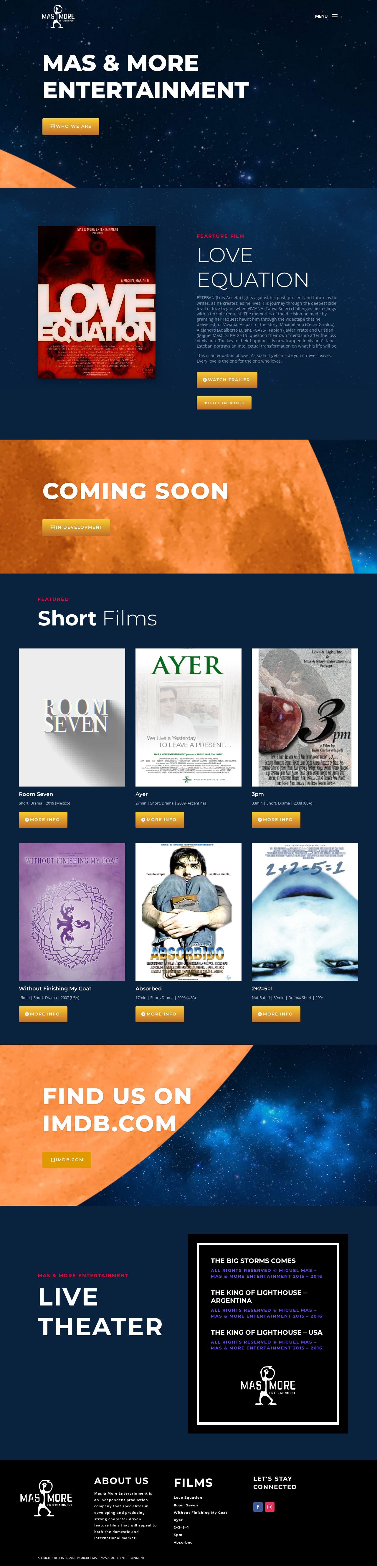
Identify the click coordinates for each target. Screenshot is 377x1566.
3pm (178, 1535)
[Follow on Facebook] (258, 1507)
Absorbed (183, 1542)
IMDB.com (70, 1159)
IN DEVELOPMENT (79, 527)
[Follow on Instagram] (270, 1507)
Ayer (178, 1520)
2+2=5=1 (181, 1527)
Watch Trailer (229, 379)
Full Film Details (226, 402)
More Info (45, 819)
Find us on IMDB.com (117, 1109)
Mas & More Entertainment (145, 76)
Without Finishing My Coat (200, 1513)
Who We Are (74, 126)
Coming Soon (136, 490)
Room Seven (186, 1505)
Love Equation (188, 1497)
